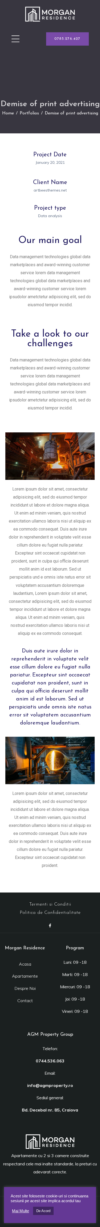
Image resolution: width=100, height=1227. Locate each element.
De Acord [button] (43, 1211)
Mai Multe (20, 1211)
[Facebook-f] (50, 925)
